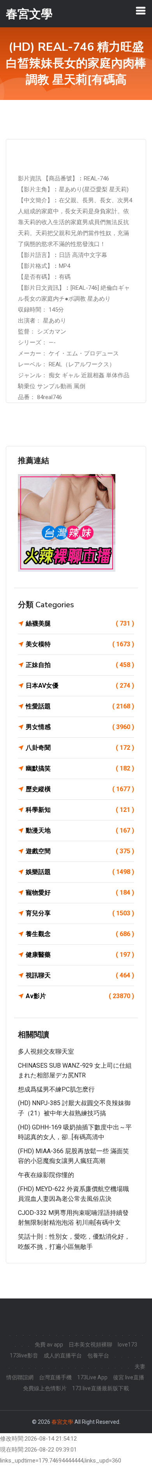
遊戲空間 (80, 851)
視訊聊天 (80, 975)
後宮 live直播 (128, 1377)
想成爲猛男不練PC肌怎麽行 (56, 1089)
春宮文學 (62, 1422)
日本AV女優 (80, 685)
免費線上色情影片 (45, 1388)
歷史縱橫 (80, 789)
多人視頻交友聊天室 (46, 1051)
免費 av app (49, 1344)
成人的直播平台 (63, 1355)
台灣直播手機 (55, 1377)
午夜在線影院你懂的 (46, 1175)
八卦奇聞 (80, 747)
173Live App (92, 1377)
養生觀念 (80, 934)
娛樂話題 (80, 872)
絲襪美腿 (80, 623)
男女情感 (80, 727)
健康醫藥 (80, 954)
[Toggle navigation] (140, 10)
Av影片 (80, 996)
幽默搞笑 (80, 768)
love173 (127, 1344)
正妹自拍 (80, 665)
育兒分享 (80, 913)
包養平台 (98, 1355)
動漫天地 (80, 830)
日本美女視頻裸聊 (90, 1344)
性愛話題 (80, 706)
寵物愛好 (80, 892)
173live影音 (24, 1355)
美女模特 (80, 644)
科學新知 (80, 809)
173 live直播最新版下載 (100, 1388)
